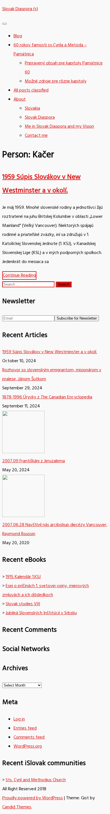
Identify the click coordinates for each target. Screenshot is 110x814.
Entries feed (25, 728)
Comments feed (29, 737)
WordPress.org (28, 746)
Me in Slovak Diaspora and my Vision (59, 126)
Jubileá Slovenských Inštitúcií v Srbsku (41, 613)
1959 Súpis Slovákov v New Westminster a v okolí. (49, 352)
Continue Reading (19, 275)
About (20, 99)
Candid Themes (16, 807)
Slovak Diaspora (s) (20, 9)
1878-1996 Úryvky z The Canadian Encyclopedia (47, 397)
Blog (18, 36)
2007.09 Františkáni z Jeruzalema (33, 461)
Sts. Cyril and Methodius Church (36, 780)
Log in (19, 719)
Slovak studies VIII (23, 604)
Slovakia (32, 108)
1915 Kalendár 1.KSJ (23, 577)
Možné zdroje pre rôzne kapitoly (55, 81)
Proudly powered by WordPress (32, 798)
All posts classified (31, 90)
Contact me (36, 135)
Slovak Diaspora (40, 117)
